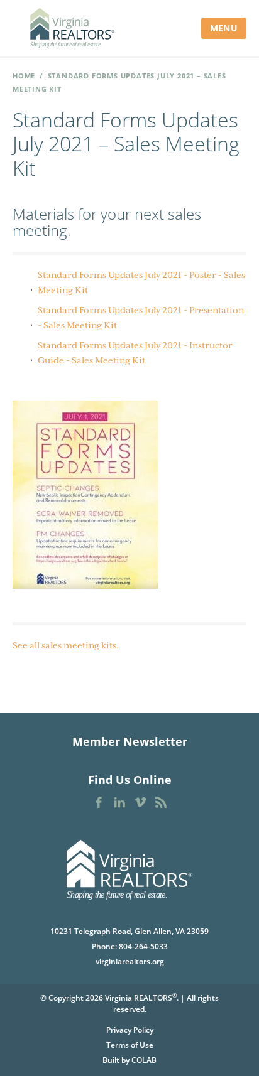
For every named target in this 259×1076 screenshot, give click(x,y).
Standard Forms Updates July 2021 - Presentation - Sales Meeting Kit (141, 317)
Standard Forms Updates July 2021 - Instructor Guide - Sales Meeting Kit (135, 352)
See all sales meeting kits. (66, 645)
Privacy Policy (129, 1030)
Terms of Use (129, 1045)
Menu (224, 28)
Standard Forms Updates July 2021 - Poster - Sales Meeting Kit (141, 282)
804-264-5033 (143, 946)
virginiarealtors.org (130, 961)
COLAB (144, 1060)
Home (24, 75)
